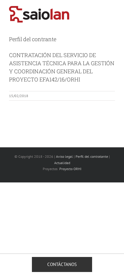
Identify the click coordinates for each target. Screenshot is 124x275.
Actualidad (62, 162)
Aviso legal (64, 156)
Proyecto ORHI (70, 169)
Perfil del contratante (92, 156)
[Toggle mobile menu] (112, 11)
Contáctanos (62, 264)
